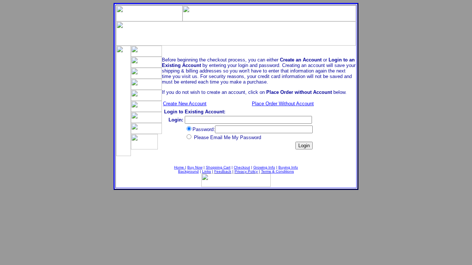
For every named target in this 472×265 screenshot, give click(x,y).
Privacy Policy (246, 171)
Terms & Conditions (277, 171)
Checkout (242, 167)
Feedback (222, 171)
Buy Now (194, 167)
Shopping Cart (218, 167)
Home (179, 167)
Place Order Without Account (283, 103)
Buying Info (288, 167)
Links (206, 171)
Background (188, 171)
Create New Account (184, 103)
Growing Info (264, 167)
